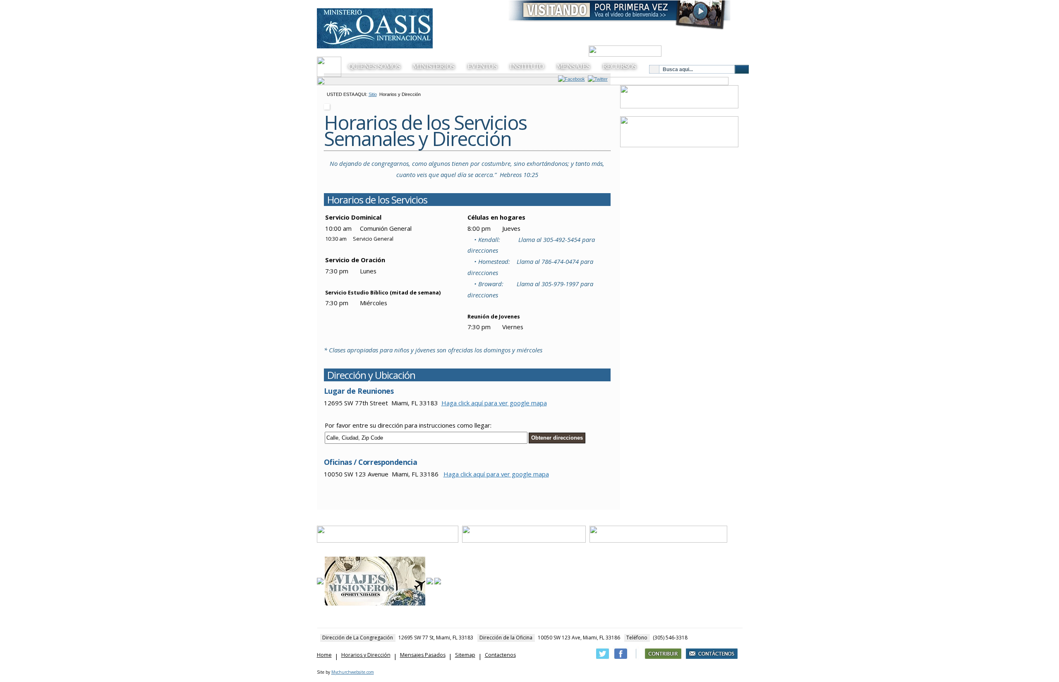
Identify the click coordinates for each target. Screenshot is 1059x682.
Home (324, 654)
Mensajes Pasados (423, 654)
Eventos (482, 66)
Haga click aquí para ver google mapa (494, 403)
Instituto (527, 66)
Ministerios (434, 66)
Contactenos (500, 654)
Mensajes (573, 66)
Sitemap (465, 654)
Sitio (373, 94)
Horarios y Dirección (366, 654)
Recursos (619, 66)
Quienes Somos (374, 66)
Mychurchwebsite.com (352, 672)
